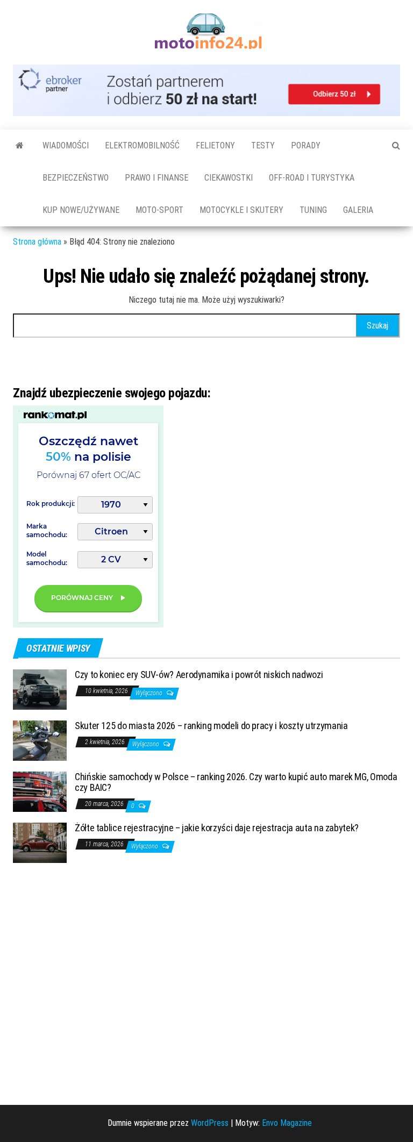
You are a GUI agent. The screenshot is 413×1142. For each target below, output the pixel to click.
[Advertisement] (93, 986)
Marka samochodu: (46, 530)
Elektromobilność (142, 145)
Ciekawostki (228, 178)
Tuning (313, 210)
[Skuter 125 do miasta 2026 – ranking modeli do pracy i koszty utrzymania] (40, 740)
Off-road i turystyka (311, 178)
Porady (306, 145)
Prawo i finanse (156, 178)
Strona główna (37, 242)
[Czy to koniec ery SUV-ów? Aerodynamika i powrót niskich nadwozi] (40, 689)
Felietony (215, 145)
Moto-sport (159, 210)
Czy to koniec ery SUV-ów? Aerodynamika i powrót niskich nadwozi (199, 674)
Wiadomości (65, 145)
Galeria (358, 210)
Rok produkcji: (50, 503)
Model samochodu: (46, 558)
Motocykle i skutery (241, 210)
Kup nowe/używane (80, 210)
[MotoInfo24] (19, 146)
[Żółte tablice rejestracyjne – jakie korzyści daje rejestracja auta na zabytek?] (40, 842)
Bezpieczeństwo (75, 178)
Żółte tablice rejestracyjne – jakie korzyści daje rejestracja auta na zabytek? (217, 827)
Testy (263, 145)
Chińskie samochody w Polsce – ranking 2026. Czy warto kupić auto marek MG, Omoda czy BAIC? (236, 782)
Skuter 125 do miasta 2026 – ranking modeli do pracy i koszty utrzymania (211, 725)
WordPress (210, 1123)
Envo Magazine (287, 1123)
